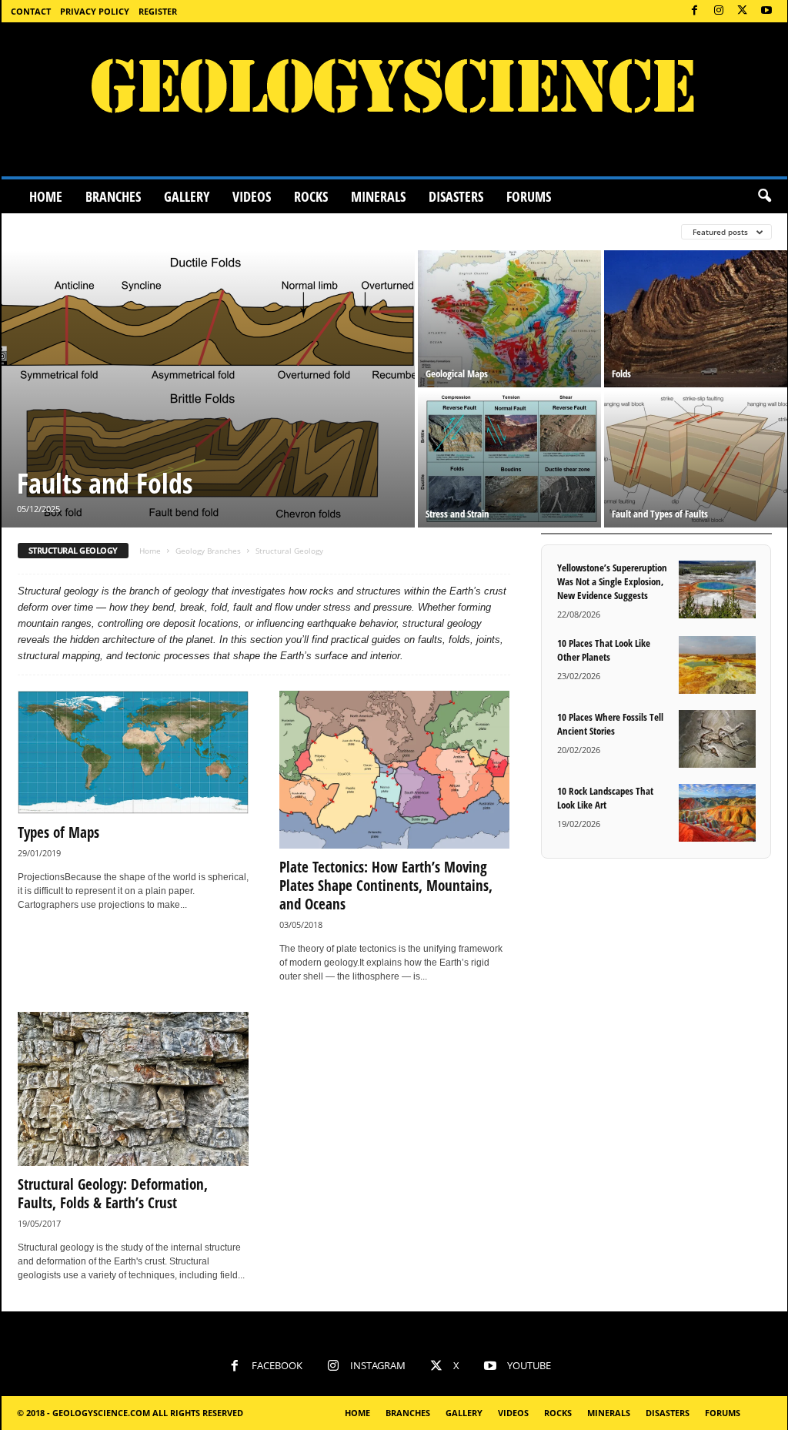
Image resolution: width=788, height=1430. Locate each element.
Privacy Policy (94, 11)
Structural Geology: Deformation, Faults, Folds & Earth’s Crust (113, 1193)
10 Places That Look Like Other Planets (603, 650)
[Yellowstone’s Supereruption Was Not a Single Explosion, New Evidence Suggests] (717, 589)
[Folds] (695, 318)
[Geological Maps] (509, 318)
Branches (113, 196)
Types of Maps (58, 832)
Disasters (456, 196)
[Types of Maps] (133, 752)
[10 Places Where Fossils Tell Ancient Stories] (717, 739)
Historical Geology (359, 231)
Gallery (186, 196)
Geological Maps (457, 373)
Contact (31, 11)
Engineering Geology (71, 231)
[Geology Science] (394, 99)
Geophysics (262, 231)
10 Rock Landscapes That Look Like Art (605, 798)
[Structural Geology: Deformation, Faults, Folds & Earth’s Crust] (133, 1089)
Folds (621, 373)
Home (45, 196)
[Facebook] (695, 11)
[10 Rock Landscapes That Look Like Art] (717, 813)
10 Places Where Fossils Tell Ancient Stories (610, 724)
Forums (528, 196)
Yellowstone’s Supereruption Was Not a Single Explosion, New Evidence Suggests (612, 581)
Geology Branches (208, 550)
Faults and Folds (104, 483)
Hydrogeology (464, 231)
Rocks (311, 196)
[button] (764, 196)
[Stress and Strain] (509, 458)
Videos (251, 196)
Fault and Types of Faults (660, 514)
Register (158, 11)
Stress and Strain (457, 514)
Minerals (378, 196)
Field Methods (179, 231)
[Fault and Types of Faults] (695, 458)
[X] (742, 11)
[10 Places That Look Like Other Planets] (717, 665)
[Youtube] (766, 11)
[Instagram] (719, 11)
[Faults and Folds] (208, 388)
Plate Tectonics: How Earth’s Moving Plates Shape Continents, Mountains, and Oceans (385, 885)
